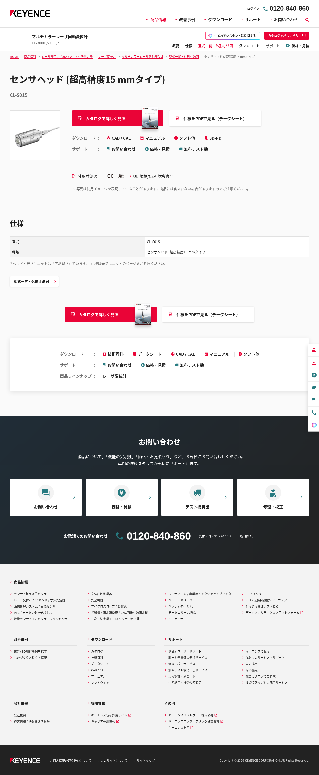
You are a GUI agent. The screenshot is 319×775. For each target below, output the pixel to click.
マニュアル (155, 138)
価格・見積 (160, 149)
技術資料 (116, 354)
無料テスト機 (196, 149)
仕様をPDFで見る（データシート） (215, 118)
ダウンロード (220, 19)
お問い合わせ (286, 19)
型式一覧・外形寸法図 (31, 281)
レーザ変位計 (115, 376)
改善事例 (187, 19)
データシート (150, 354)
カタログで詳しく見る (106, 118)
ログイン (253, 8)
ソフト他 (187, 138)
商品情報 (158, 19)
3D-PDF (216, 138)
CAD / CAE (122, 138)
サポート (253, 19)
